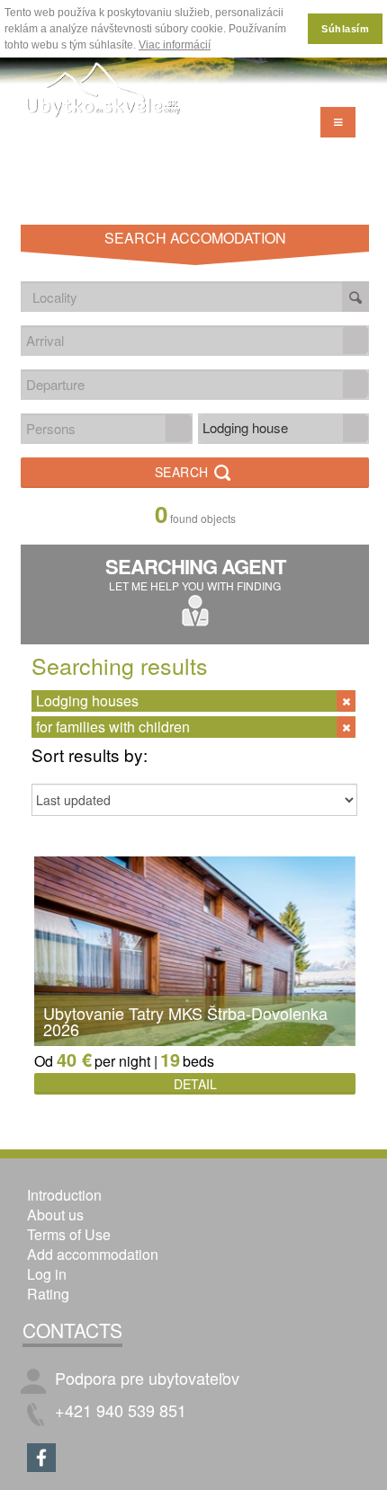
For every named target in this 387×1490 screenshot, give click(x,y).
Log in (47, 1274)
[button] (355, 340)
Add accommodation (92, 1254)
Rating (48, 1293)
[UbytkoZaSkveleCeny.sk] (104, 92)
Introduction (64, 1194)
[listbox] (284, 428)
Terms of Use (69, 1234)
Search (184, 472)
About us (55, 1214)
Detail (195, 1084)
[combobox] (182, 340)
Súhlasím (345, 28)
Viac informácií (175, 45)
